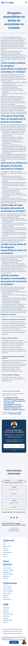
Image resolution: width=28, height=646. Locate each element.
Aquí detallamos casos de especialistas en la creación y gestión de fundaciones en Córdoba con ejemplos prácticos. (14, 407)
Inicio (3, 523)
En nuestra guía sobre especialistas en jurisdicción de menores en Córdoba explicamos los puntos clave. (14, 400)
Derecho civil (10, 523)
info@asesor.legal (15, 414)
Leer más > (14, 494)
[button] (25, 2)
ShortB (14, 487)
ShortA (14, 500)
